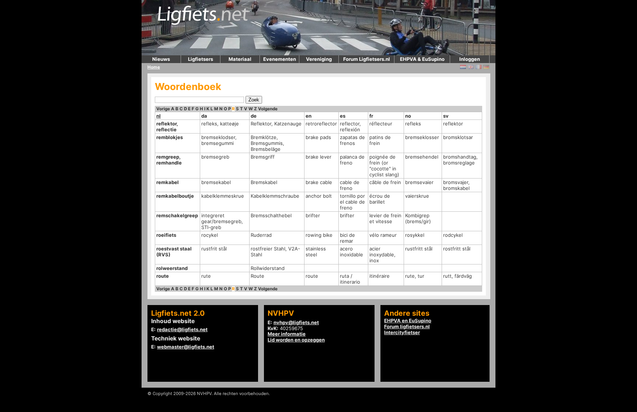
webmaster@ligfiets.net (185, 347)
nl (158, 116)
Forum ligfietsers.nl (407, 326)
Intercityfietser (402, 332)
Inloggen (469, 59)
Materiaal (240, 59)
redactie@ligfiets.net (182, 329)
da (204, 116)
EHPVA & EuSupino (422, 59)
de (254, 116)
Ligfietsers (200, 59)
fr (371, 116)
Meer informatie (287, 334)
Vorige (163, 108)
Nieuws (161, 59)
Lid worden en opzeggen (296, 340)
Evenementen (279, 59)
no (408, 116)
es (342, 116)
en (308, 116)
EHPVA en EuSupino (407, 320)
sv (446, 116)
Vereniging (319, 59)
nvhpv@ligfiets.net (296, 322)
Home (153, 67)
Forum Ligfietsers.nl (366, 59)
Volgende (268, 108)
